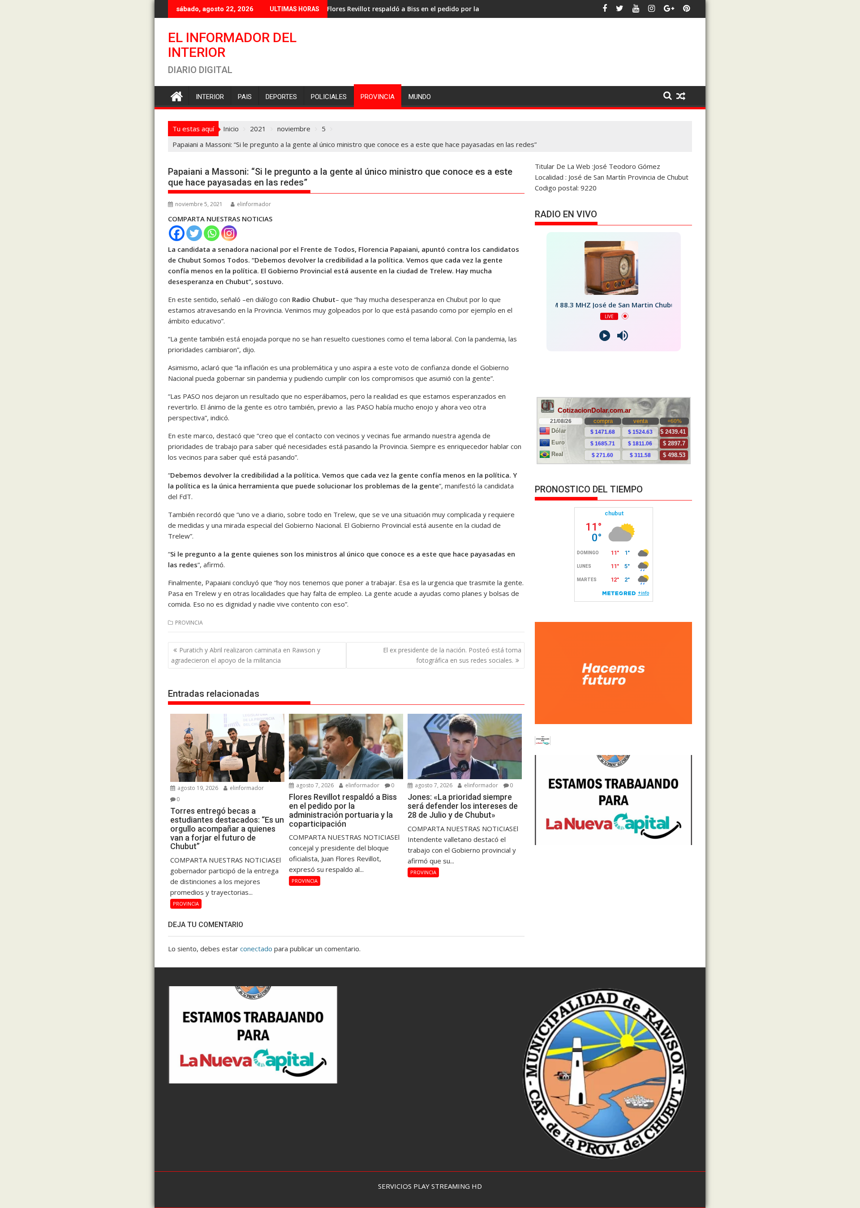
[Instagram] (229, 233)
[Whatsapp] (211, 233)
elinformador (254, 204)
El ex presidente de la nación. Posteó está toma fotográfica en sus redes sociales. (452, 655)
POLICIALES (329, 97)
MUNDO (419, 97)
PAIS (245, 97)
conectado (256, 948)
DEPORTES (281, 97)
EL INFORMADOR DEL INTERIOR (232, 45)
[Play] (604, 335)
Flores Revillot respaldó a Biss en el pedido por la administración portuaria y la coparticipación (393, 8)
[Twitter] (194, 233)
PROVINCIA (378, 97)
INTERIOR (210, 97)
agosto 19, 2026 (197, 788)
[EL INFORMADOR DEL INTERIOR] (177, 95)
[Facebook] (177, 233)
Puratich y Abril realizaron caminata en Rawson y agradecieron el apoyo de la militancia (245, 655)
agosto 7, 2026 (314, 785)
